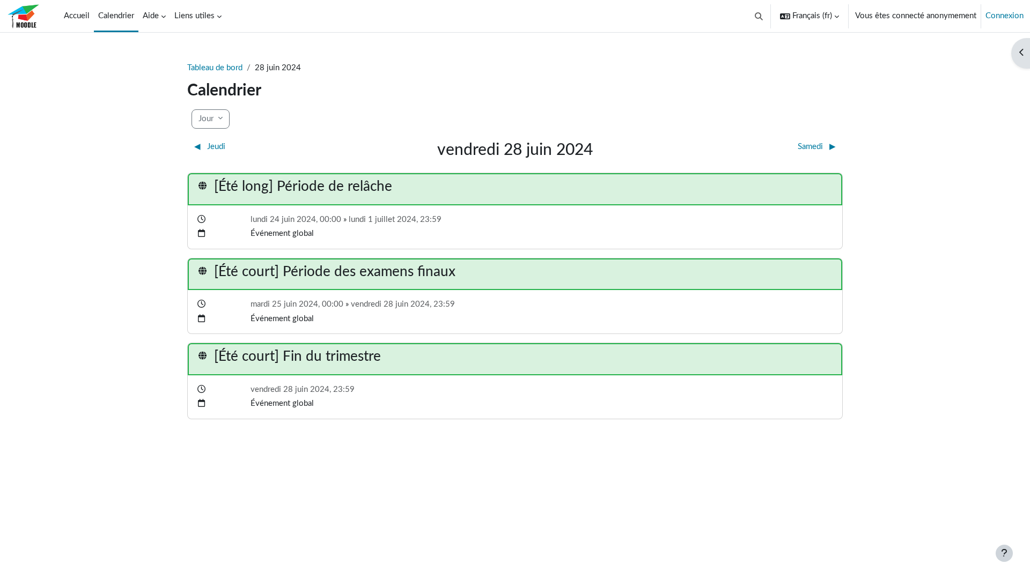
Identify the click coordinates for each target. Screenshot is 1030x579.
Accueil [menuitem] (77, 16)
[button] (759, 16)
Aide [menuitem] (151, 16)
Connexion (1004, 16)
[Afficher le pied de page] (1004, 553)
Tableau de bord (214, 68)
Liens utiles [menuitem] (194, 16)
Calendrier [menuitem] (116, 16)
